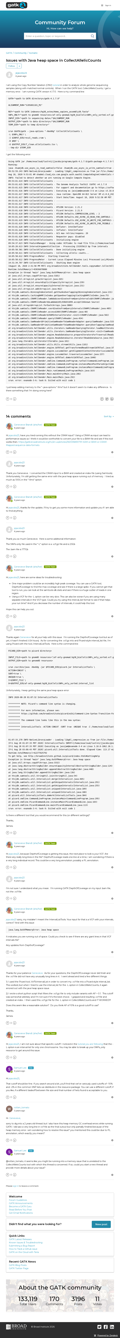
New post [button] (101, 1224)
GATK (9, 53)
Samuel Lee (20, 1068)
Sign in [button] (108, 5)
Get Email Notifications (21, 1213)
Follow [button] (11, 66)
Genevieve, (15, 1118)
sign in (16, 1186)
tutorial (56, 85)
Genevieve (25, 637)
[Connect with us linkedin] (112, 1327)
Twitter (107, 401)
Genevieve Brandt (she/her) (28, 424)
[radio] (7, 399)
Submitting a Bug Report (22, 1245)
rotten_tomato (21, 1107)
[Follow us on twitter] (99, 1327)
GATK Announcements (20, 1203)
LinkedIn (112, 401)
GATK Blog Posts (17, 1265)
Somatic (33, 53)
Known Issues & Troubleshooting (25, 1242)
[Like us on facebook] (106, 1327)
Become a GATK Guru (20, 1206)
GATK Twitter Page (19, 1268)
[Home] (16, 5)
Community (20, 53)
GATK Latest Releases (20, 1239)
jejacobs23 (21, 73)
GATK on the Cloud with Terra (24, 1252)
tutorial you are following (90, 1044)
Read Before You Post (20, 1209)
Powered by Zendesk (107, 1335)
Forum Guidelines (18, 1200)
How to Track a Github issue (23, 1249)
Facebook (102, 401)
